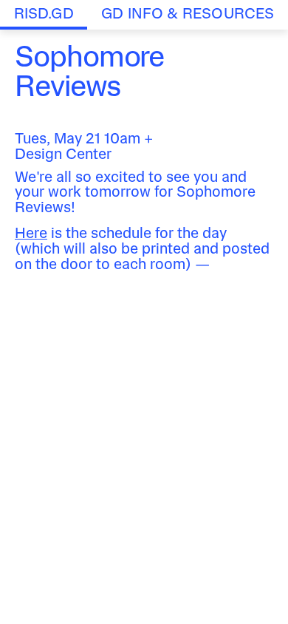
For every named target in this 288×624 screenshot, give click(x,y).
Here (31, 234)
